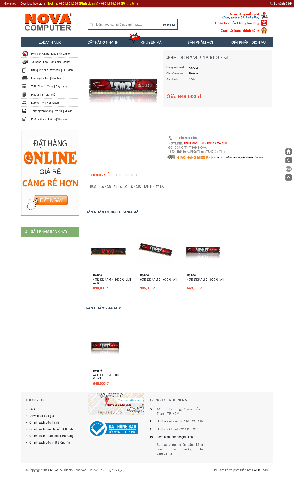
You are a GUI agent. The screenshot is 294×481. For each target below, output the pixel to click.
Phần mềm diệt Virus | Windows (49, 119)
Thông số (99, 174)
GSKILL (193, 67)
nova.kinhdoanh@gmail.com (176, 437)
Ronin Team (260, 470)
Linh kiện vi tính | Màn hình (46, 78)
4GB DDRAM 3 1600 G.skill (205, 279)
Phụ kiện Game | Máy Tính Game (50, 53)
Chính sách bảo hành (44, 422)
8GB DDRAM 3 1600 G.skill (158, 279)
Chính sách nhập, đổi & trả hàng (51, 435)
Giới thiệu (10, 3)
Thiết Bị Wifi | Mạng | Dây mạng (49, 86)
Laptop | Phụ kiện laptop (45, 102)
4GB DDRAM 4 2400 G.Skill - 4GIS (113, 281)
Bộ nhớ (193, 73)
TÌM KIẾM (168, 25)
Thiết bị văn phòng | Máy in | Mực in (51, 111)
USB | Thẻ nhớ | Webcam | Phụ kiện (52, 70)
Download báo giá (31, 3)
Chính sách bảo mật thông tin (49, 442)
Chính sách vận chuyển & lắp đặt (51, 429)
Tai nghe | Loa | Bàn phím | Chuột (50, 61)
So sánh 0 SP (283, 3)
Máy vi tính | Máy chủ (43, 94)
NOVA (54, 470)
